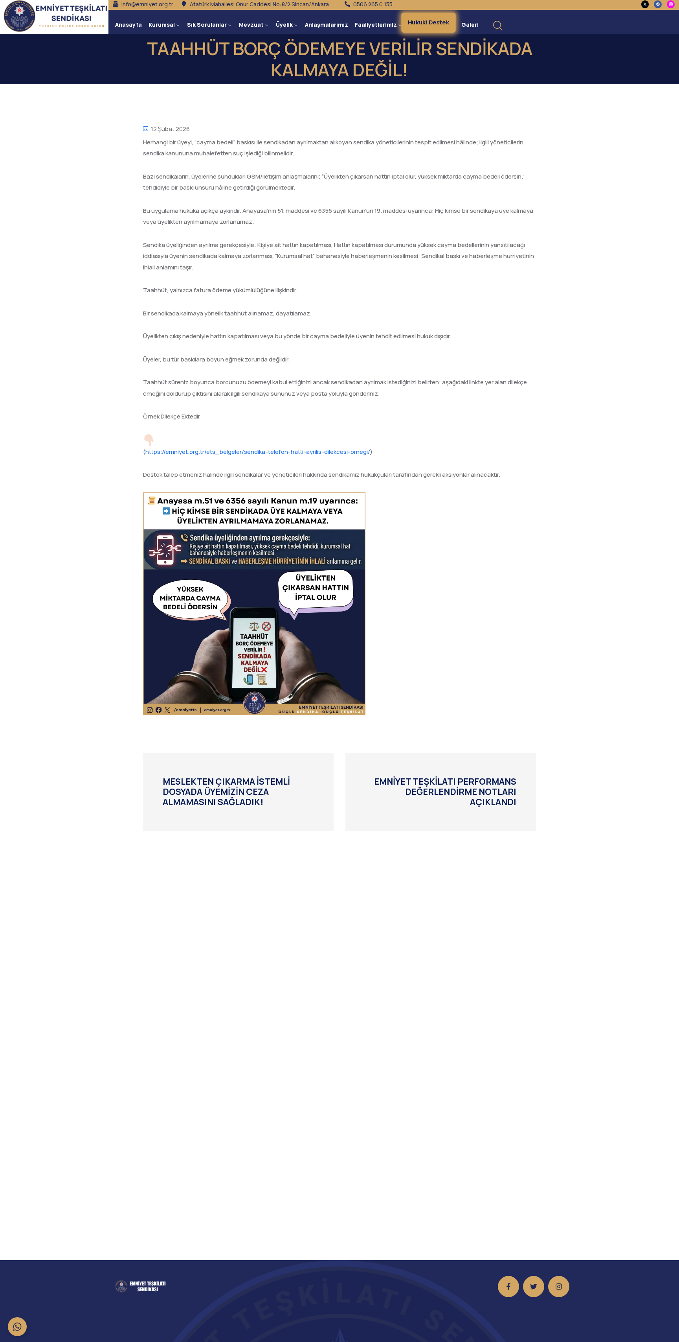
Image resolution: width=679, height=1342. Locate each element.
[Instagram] (558, 1286)
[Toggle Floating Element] (17, 1326)
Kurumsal (162, 24)
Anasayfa (128, 24)
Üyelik (284, 24)
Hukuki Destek (429, 22)
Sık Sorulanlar (207, 24)
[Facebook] (658, 4)
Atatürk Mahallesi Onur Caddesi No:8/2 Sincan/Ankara (259, 4)
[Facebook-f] (508, 1286)
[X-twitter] (645, 4)
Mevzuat (251, 24)
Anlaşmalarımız (326, 24)
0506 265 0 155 (373, 4)
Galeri (470, 24)
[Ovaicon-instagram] (671, 4)
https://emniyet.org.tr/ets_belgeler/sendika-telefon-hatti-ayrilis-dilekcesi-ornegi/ (257, 452)
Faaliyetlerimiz (376, 24)
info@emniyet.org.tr (147, 4)
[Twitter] (533, 1286)
